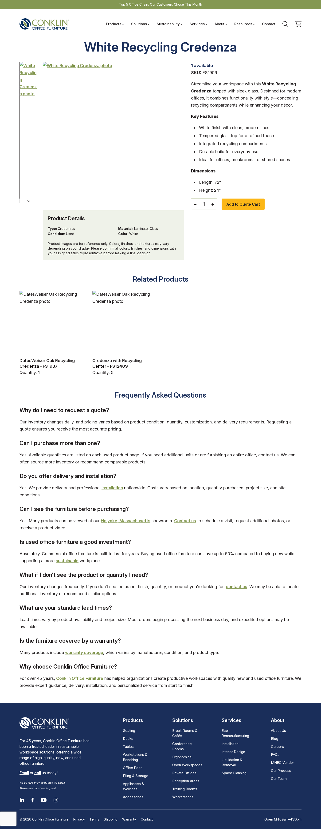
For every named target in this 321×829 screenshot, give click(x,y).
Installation (230, 743)
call (37, 772)
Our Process (281, 770)
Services (197, 24)
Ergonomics (182, 757)
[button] (29, 201)
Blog (274, 738)
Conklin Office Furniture (79, 678)
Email (24, 772)
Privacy (79, 819)
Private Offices (184, 773)
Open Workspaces (187, 765)
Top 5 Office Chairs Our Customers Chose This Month (160, 4)
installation (112, 487)
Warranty (129, 819)
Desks (128, 738)
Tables (128, 746)
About (219, 24)
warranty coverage (84, 652)
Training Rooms (184, 789)
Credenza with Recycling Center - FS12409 (117, 363)
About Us (278, 730)
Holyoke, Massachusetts (125, 520)
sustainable (67, 560)
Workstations (182, 797)
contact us (236, 586)
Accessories (133, 797)
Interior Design (233, 751)
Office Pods (132, 767)
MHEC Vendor (282, 762)
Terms (94, 819)
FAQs (275, 754)
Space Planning (234, 773)
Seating (129, 730)
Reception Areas (185, 781)
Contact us (185, 520)
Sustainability (168, 24)
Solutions (139, 24)
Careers (277, 746)
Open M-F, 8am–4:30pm (282, 819)
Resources (243, 24)
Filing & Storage (135, 775)
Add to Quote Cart (243, 204)
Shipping (110, 819)
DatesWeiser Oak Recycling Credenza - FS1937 (47, 363)
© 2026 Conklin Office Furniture (44, 819)
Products (113, 24)
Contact (268, 24)
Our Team (279, 778)
